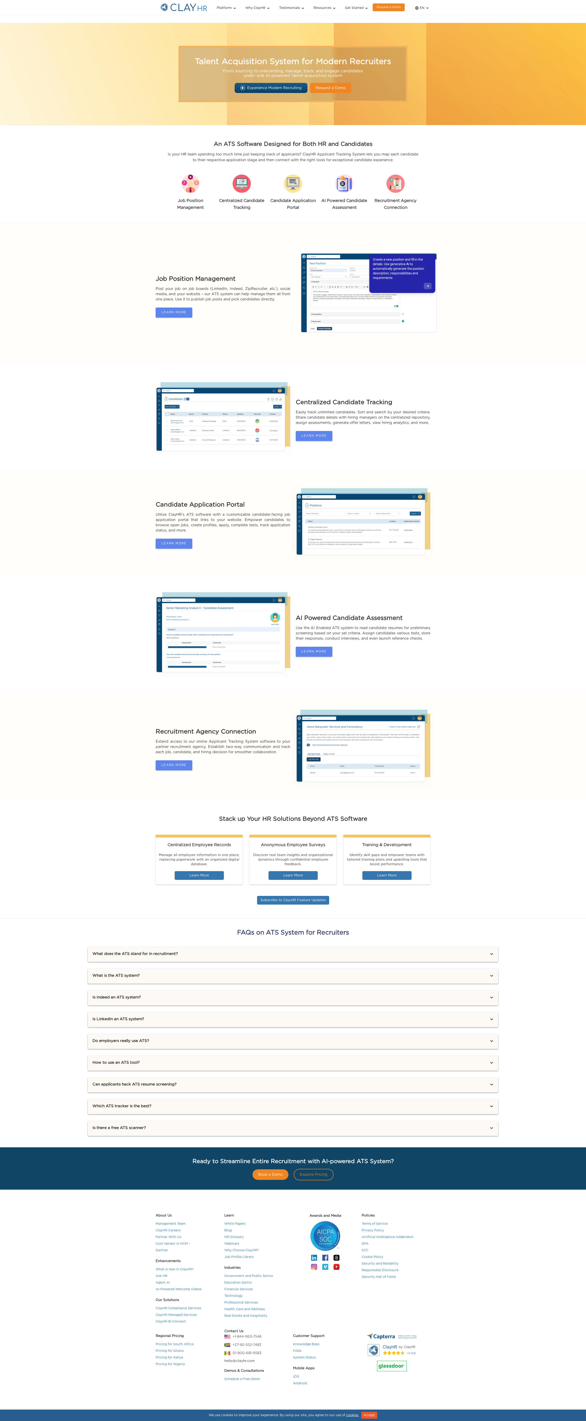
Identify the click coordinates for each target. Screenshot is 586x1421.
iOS (296, 1376)
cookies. (352, 1415)
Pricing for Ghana (170, 1351)
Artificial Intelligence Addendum (387, 1237)
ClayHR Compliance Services (178, 1308)
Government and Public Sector (248, 1276)
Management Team (170, 1223)
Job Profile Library (239, 1257)
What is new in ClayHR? (175, 1269)
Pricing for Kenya (169, 1357)
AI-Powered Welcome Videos (179, 1289)
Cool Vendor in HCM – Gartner (173, 1247)
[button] (226, 7)
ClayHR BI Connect (171, 1321)
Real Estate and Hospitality (245, 1315)
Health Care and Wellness (244, 1309)
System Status (304, 1357)
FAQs (297, 1351)
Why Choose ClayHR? (241, 1250)
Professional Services (241, 1302)
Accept (369, 1415)
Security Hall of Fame (379, 1277)
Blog (228, 1230)
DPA (365, 1243)
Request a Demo (389, 7)
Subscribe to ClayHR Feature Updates (293, 900)
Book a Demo (270, 1174)
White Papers (235, 1223)
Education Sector (238, 1282)
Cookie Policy (372, 1257)
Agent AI (163, 1282)
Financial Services (238, 1289)
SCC (365, 1250)
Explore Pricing (313, 1174)
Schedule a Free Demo (242, 1379)
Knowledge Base (306, 1344)
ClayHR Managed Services (176, 1315)
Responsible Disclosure (380, 1270)
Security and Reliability (380, 1263)
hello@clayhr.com (239, 1361)
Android (300, 1383)
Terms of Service (375, 1223)
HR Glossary (234, 1237)
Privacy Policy (373, 1230)
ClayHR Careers (168, 1230)
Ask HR (161, 1276)
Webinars (231, 1243)
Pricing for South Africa (174, 1344)
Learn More (174, 312)
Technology (233, 1296)
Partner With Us (168, 1237)
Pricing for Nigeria (170, 1364)
